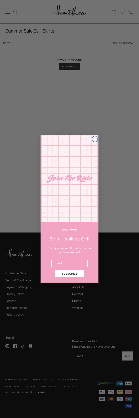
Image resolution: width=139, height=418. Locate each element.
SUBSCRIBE (69, 273)
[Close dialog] (95, 139)
